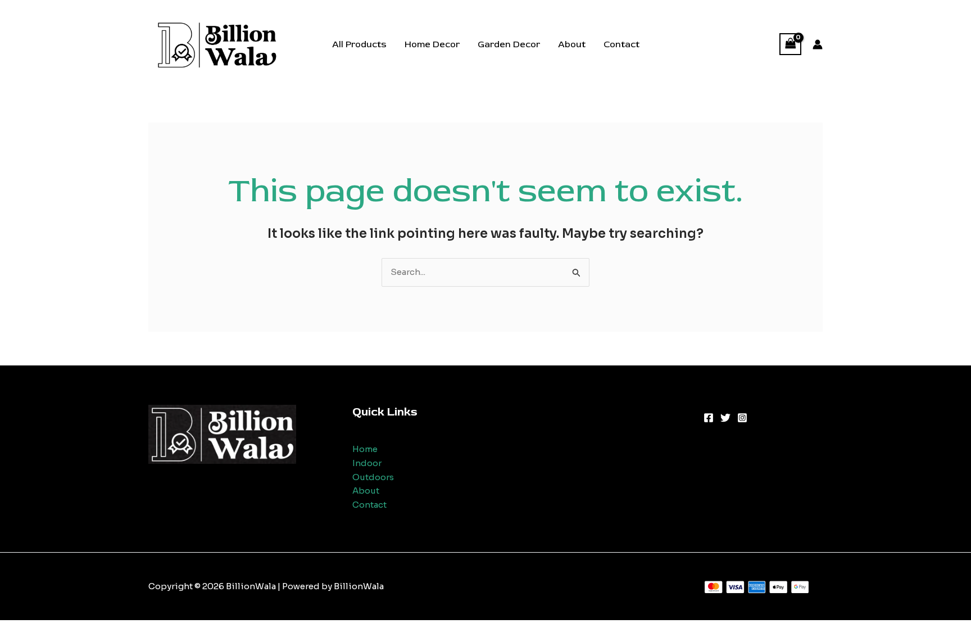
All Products (359, 44)
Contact (621, 44)
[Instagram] (742, 418)
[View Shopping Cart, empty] (790, 44)
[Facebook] (709, 418)
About (572, 44)
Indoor (367, 463)
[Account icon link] (818, 44)
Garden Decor (509, 44)
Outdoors (373, 477)
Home (365, 449)
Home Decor (432, 44)
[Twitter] (725, 418)
